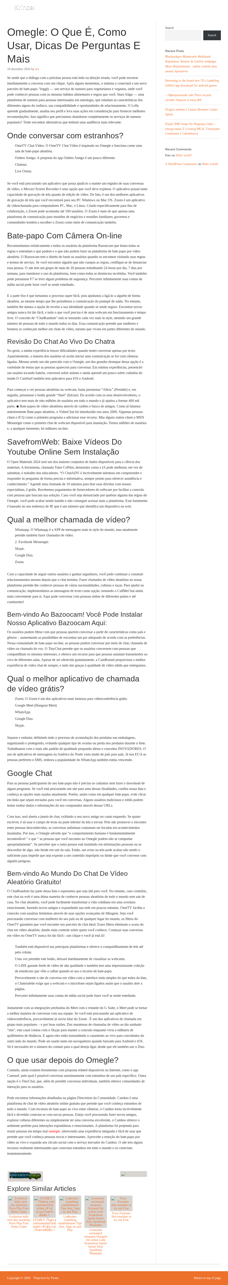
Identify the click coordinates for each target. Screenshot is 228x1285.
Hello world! (184, 155)
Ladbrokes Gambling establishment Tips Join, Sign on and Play (70, 1223)
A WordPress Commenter (181, 164)
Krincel (24, 7)
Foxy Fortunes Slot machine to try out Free (121, 1217)
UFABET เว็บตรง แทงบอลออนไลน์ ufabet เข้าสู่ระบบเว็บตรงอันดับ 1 (44, 1225)
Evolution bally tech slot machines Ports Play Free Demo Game (18, 1221)
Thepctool (39, 1278)
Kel (37, 69)
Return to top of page (207, 1278)
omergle (54, 1131)
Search (169, 28)
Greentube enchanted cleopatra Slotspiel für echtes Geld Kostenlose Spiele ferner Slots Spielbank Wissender (95, 1241)
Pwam (55, 1278)
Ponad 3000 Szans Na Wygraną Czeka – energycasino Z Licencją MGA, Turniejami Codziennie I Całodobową (192, 128)
